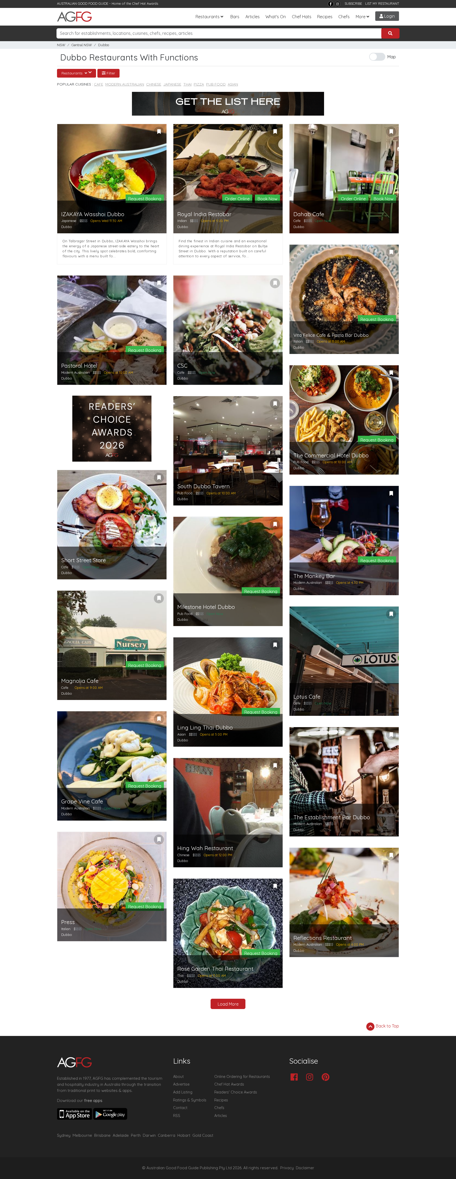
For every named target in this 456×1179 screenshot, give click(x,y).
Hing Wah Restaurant (205, 848)
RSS (176, 1115)
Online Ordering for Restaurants (242, 1076)
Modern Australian (124, 84)
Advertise (181, 1084)
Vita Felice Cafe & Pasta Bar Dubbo (331, 335)
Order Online (237, 198)
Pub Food (216, 84)
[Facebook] (331, 4)
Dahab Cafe (308, 214)
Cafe (98, 84)
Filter (110, 73)
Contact (180, 1107)
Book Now (267, 198)
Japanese (172, 84)
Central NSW (82, 45)
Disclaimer (305, 1168)
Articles (252, 16)
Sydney (63, 1135)
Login (389, 16)
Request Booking (144, 198)
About (178, 1076)
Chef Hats (301, 16)
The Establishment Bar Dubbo (331, 817)
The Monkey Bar (314, 576)
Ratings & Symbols (189, 1100)
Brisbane (102, 1135)
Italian (298, 341)
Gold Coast (202, 1135)
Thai (187, 84)
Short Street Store (83, 560)
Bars (234, 16)
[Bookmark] (159, 132)
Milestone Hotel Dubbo (206, 607)
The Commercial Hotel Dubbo (331, 455)
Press (68, 922)
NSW (61, 45)
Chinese (153, 84)
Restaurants (208, 16)
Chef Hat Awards (145, 3)
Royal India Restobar (204, 214)
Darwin (149, 1135)
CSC (182, 366)
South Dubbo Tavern (203, 486)
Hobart (183, 1135)
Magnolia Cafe (79, 681)
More (360, 16)
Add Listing (182, 1092)
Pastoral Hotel (79, 366)
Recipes (324, 16)
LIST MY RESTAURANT (382, 3)
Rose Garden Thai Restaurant (215, 969)
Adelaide (121, 1135)
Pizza (199, 84)
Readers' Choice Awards (235, 1092)
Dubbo (103, 45)
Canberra (166, 1135)
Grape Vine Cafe (82, 801)
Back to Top (387, 1026)
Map (391, 56)
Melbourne (82, 1135)
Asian (233, 84)
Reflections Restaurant (322, 938)
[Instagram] (337, 4)
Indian (182, 221)
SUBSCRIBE (353, 3)
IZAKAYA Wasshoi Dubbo (92, 214)
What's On (275, 16)
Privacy (287, 1168)
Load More (228, 1004)
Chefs (344, 16)
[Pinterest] (326, 1077)
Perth (136, 1135)
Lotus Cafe (306, 697)
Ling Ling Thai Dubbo (205, 728)
